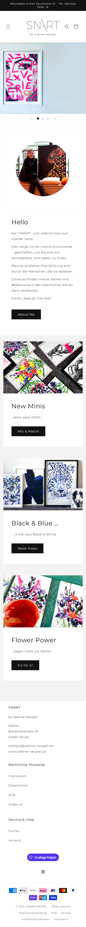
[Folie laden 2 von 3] (43, 118)
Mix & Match (28, 431)
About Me (26, 314)
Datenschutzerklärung (33, 912)
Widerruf (15, 804)
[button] (8, 26)
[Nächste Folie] (55, 118)
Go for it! (25, 665)
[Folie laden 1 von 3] (37, 118)
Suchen (14, 831)
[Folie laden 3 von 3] (48, 118)
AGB (11, 795)
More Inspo (27, 548)
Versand (14, 840)
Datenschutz (18, 785)
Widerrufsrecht (61, 906)
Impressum (17, 776)
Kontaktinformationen (36, 919)
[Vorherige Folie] (30, 118)
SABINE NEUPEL (36, 906)
